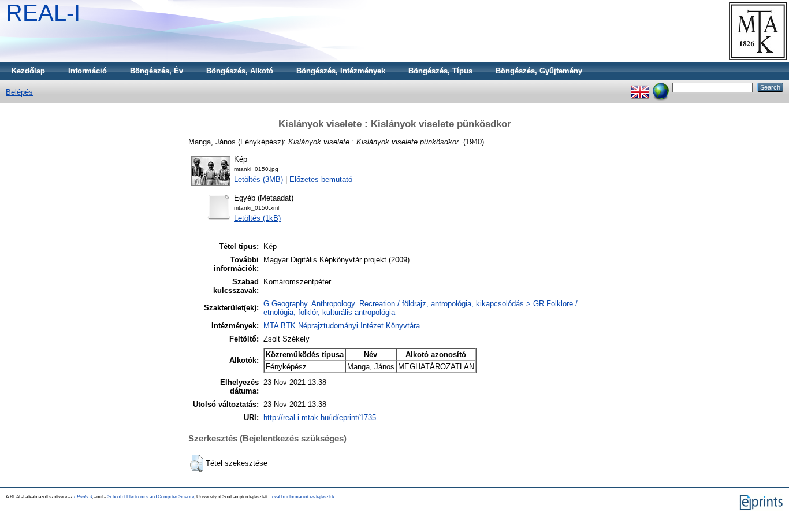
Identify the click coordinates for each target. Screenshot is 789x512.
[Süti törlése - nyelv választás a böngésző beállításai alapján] (661, 87)
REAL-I (43, 12)
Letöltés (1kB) (257, 218)
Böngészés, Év (156, 70)
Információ (87, 70)
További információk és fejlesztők (302, 496)
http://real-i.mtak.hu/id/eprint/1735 (319, 417)
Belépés (19, 92)
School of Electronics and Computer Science (150, 496)
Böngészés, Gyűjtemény (539, 70)
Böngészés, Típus (440, 70)
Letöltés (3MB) (258, 179)
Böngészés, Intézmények (340, 70)
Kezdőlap (28, 70)
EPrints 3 (83, 496)
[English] (640, 87)
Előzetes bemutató (320, 179)
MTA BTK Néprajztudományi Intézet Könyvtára (341, 325)
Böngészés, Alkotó (239, 70)
